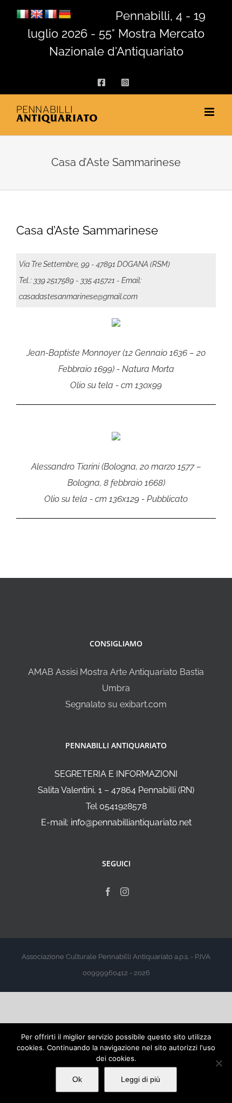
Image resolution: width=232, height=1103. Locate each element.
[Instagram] (124, 891)
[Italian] (22, 14)
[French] (50, 14)
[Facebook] (108, 891)
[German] (64, 14)
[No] (218, 1063)
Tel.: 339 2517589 (46, 280)
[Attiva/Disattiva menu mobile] (210, 112)
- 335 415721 (95, 280)
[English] (36, 14)
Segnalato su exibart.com (116, 704)
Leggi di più (140, 1079)
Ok (77, 1079)
